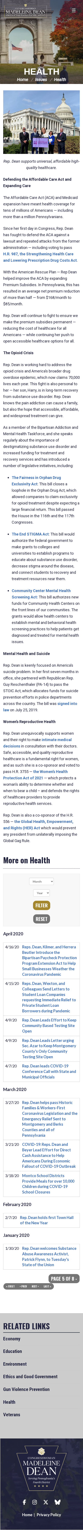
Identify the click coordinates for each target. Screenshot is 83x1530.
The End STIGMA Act (30, 534)
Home (22, 79)
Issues (41, 79)
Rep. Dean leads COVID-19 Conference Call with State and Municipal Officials (49, 1071)
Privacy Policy (49, 1514)
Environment (15, 1364)
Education (12, 1351)
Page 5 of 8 (63, 1278)
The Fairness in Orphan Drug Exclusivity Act (36, 480)
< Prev (23, 1286)
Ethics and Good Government (30, 1376)
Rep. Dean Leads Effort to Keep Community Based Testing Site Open (49, 1025)
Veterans (11, 1414)
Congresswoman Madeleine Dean (25, 10)
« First (10, 1286)
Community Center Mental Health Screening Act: (41, 593)
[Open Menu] (74, 10)
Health (41, 72)
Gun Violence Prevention (26, 1389)
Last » (47, 1286)
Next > (35, 1286)
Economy (11, 1338)
